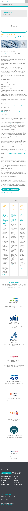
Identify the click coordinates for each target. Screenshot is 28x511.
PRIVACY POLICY (18, 484)
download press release (10, 189)
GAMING (16, 480)
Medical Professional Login (19, 490)
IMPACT (16, 476)
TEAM (2, 482)
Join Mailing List (6, 473)
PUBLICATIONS (5, 484)
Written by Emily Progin (6, 192)
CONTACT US (17, 482)
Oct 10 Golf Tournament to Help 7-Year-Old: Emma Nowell (22, 218)
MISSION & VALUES (6, 476)
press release (6, 14)
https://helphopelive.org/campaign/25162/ (10, 111)
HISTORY (3, 480)
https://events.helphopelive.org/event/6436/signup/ (12, 105)
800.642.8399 (4, 501)
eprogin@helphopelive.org (7, 53)
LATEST (16, 478)
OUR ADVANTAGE (5, 478)
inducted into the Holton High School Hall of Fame (12, 123)
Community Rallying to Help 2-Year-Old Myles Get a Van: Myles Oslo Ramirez (14, 218)
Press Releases (5, 34)
